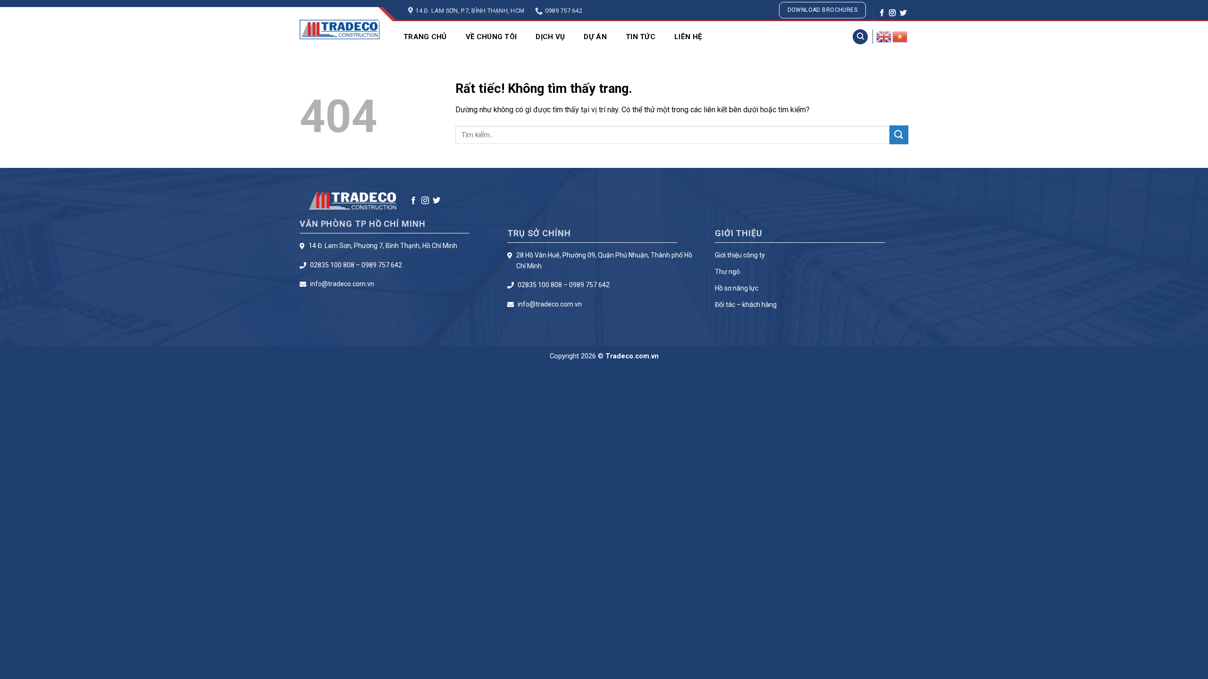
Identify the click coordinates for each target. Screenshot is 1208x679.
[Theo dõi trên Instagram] (892, 13)
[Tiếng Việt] (900, 36)
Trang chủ (425, 37)
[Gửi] (898, 134)
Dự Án (595, 37)
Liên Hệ (688, 37)
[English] (884, 36)
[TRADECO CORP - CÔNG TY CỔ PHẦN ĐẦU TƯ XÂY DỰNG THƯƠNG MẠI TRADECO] (340, 29)
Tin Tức (640, 37)
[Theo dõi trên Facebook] (882, 13)
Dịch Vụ (550, 37)
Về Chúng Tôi (491, 37)
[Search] (860, 37)
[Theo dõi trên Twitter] (903, 13)
